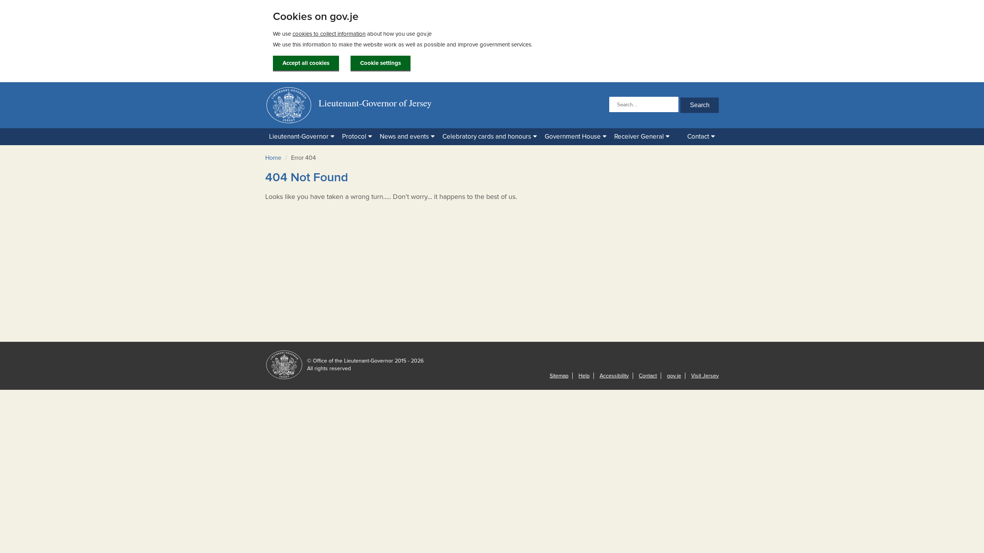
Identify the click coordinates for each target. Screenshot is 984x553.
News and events (404, 136)
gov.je (674, 376)
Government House (573, 136)
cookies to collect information (329, 33)
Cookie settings (380, 63)
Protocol (354, 136)
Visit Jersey (705, 376)
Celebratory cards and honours (486, 136)
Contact (698, 136)
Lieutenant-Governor (299, 136)
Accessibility (614, 376)
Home (273, 158)
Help (584, 376)
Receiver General (639, 136)
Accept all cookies (306, 63)
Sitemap (559, 376)
